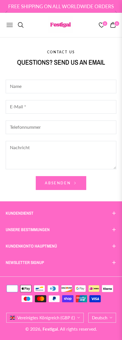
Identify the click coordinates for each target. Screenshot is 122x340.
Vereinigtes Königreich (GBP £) (46, 317)
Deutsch (99, 317)
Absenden (58, 183)
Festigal (50, 328)
